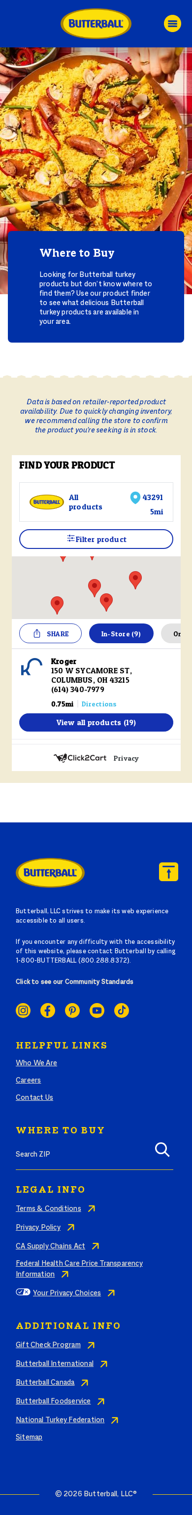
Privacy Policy (38, 1228)
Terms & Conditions (48, 1209)
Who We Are (36, 1063)
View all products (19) (96, 722)
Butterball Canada (45, 1383)
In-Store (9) (121, 633)
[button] (94, 588)
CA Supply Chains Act (50, 1246)
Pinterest (72, 1010)
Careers (28, 1081)
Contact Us (34, 1098)
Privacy (126, 758)
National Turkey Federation (60, 1420)
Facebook (47, 1010)
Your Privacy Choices (67, 1293)
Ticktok (121, 1010)
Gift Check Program (48, 1345)
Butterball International (55, 1364)
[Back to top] (168, 872)
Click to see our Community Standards (75, 982)
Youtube (97, 1010)
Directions (99, 703)
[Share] (37, 633)
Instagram (23, 1010)
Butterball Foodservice (53, 1401)
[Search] (162, 1152)
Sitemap (29, 1437)
